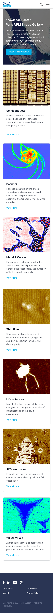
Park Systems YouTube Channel (15, 582)
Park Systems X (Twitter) (21, 582)
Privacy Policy (33, 593)
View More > (12, 135)
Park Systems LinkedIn (8, 582)
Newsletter (32, 589)
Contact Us (8, 589)
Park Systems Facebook (4, 582)
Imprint (6, 593)
